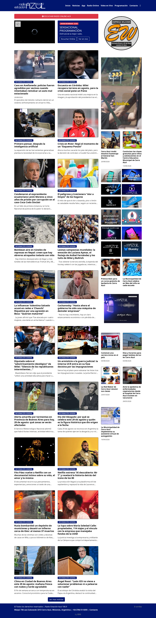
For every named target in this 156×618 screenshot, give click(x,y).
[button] (140, 5)
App (83, 5)
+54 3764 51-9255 (80, 610)
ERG (79, 614)
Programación (121, 5)
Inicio (67, 5)
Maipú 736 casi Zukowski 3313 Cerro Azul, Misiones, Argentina (42, 610)
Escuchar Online (68, 39)
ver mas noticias (56, 599)
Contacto (134, 5)
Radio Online (93, 5)
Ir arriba (138, 606)
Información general (23, 82)
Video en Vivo (107, 5)
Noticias (76, 5)
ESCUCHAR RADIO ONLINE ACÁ (57, 16)
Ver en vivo (83, 39)
